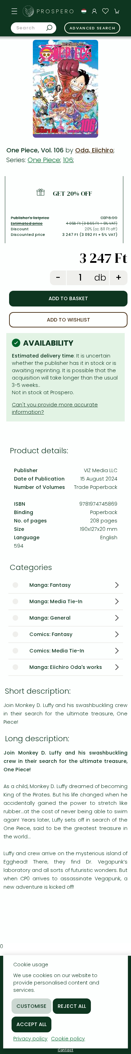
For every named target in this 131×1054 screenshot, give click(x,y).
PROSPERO (56, 11)
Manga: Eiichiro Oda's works (65, 667)
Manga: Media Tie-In (55, 601)
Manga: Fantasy (50, 585)
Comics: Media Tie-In (56, 650)
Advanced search (92, 28)
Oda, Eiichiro (94, 150)
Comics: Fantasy (50, 634)
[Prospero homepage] (28, 11)
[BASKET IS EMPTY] (116, 11)
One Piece (44, 160)
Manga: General (50, 617)
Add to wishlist (68, 319)
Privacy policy (30, 1038)
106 (68, 160)
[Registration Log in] (94, 11)
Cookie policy (68, 1038)
